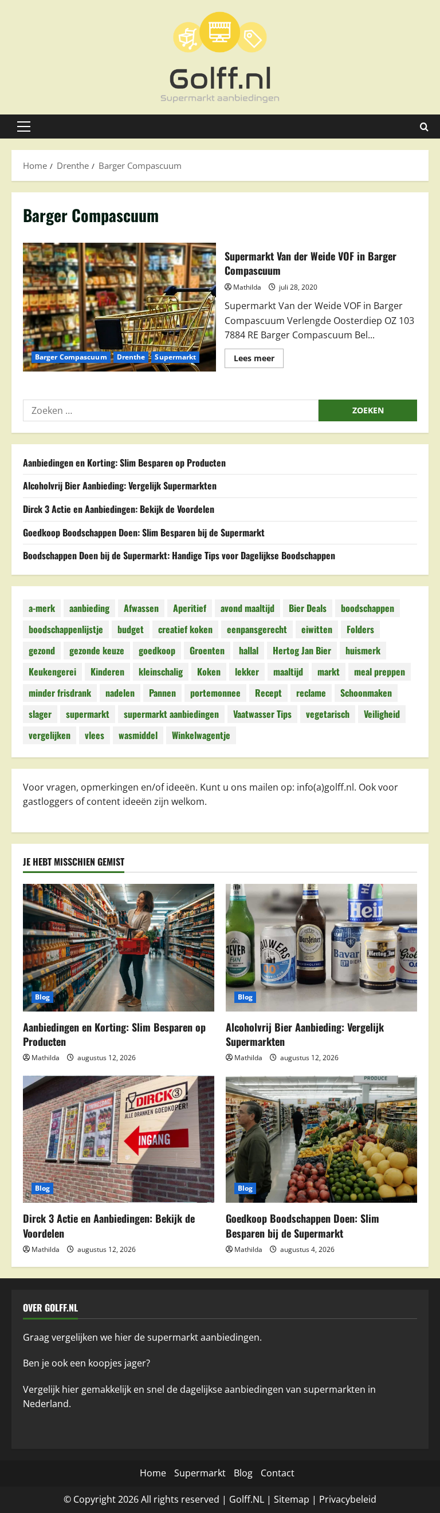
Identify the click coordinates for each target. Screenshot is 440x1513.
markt (328, 671)
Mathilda (247, 287)
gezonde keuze (96, 650)
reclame (311, 693)
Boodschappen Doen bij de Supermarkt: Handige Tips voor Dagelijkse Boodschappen (179, 555)
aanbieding (89, 608)
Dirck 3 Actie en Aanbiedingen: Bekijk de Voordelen (118, 509)
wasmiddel (138, 735)
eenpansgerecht (257, 629)
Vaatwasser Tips (262, 714)
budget (130, 629)
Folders (360, 629)
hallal (248, 650)
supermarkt (87, 714)
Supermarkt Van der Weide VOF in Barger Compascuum (119, 307)
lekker (247, 671)
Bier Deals (308, 608)
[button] (23, 126)
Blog (42, 997)
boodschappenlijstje (66, 629)
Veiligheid (382, 714)
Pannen (162, 693)
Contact (277, 1473)
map (299, 1499)
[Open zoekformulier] (424, 127)
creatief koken (185, 629)
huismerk (362, 650)
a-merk (42, 608)
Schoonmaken (366, 693)
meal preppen (379, 671)
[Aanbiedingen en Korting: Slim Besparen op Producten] (118, 948)
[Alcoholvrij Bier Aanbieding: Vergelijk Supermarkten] (321, 948)
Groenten (207, 650)
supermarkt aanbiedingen (171, 714)
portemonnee (215, 693)
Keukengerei (52, 671)
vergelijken (49, 735)
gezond (42, 650)
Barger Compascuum (71, 357)
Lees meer (259, 360)
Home (153, 1473)
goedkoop (157, 650)
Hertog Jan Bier (302, 650)
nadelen (120, 693)
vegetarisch (327, 714)
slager (40, 714)
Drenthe (131, 357)
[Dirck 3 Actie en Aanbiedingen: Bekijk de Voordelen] (118, 1139)
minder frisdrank (60, 693)
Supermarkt (175, 357)
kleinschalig (161, 671)
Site (282, 1499)
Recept (268, 693)
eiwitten (316, 629)
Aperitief (189, 608)
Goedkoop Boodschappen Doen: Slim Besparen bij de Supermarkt (144, 532)
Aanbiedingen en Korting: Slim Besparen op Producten (124, 462)
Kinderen (107, 671)
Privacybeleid (347, 1499)
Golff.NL (246, 1499)
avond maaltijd (247, 608)
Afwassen (141, 608)
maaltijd (288, 671)
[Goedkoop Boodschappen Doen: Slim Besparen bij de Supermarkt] (321, 1139)
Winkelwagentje (201, 735)
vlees (94, 735)
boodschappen (367, 608)
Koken (209, 671)
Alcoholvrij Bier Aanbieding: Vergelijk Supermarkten (120, 485)
